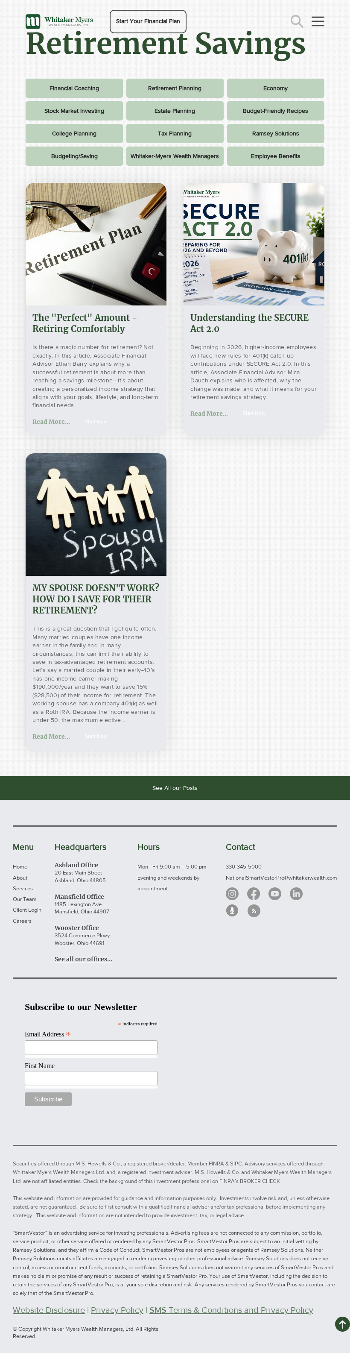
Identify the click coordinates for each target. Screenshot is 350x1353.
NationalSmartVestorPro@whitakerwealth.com (281, 878)
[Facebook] (253, 893)
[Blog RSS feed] (254, 911)
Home (20, 866)
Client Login (27, 910)
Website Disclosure (49, 1310)
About (20, 878)
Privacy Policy (117, 1310)
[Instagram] (232, 893)
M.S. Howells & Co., (99, 1163)
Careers (22, 921)
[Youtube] (274, 893)
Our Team (25, 899)
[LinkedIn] (296, 893)
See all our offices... (83, 959)
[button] (148, 21)
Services (23, 888)
